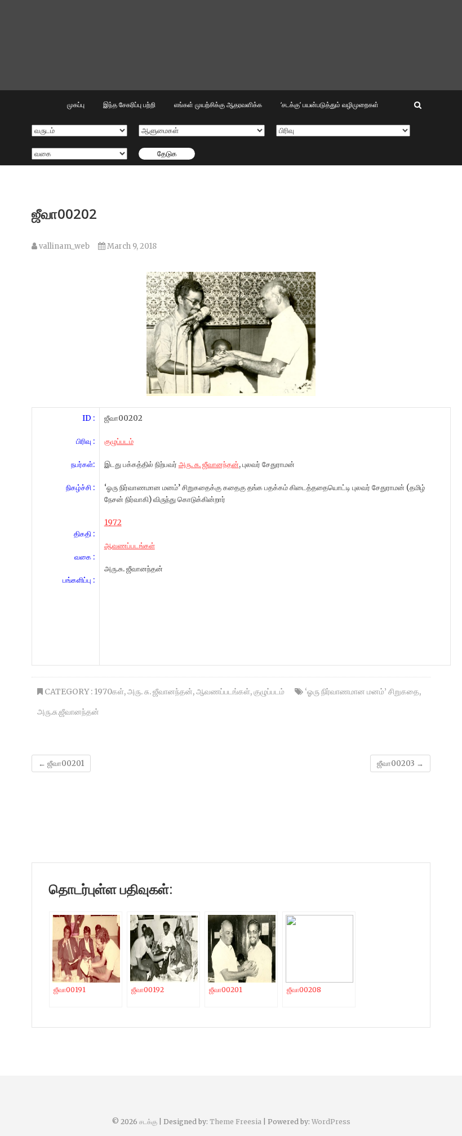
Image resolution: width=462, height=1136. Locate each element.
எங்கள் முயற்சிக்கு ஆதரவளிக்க (218, 104)
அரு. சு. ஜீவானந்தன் (209, 464)
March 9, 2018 (131, 246)
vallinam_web (63, 246)
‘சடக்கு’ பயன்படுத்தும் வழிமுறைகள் (330, 104)
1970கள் (109, 691)
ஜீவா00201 (61, 763)
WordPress (331, 1121)
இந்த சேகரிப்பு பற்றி (129, 104)
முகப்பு (76, 104)
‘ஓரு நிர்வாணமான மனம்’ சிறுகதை (362, 691)
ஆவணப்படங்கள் (129, 546)
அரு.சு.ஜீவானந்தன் (68, 712)
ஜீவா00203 (400, 763)
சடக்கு (148, 1121)
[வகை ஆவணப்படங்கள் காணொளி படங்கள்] (79, 154)
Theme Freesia (235, 1121)
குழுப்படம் (269, 691)
